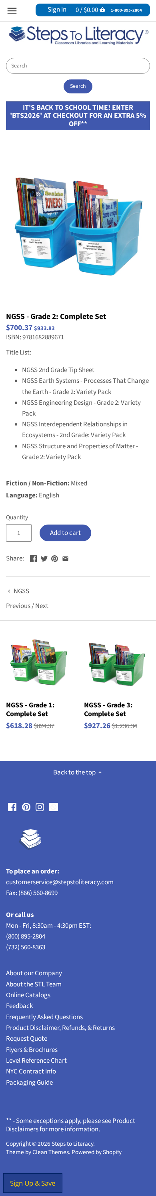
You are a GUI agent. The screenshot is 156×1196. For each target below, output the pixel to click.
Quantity (17, 517)
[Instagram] (40, 806)
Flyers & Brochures (32, 1050)
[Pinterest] (26, 806)
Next (41, 606)
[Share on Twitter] (44, 557)
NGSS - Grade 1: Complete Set (30, 709)
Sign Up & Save (33, 1183)
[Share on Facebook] (33, 557)
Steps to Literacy (72, 1143)
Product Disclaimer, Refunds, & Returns (60, 1028)
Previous (18, 606)
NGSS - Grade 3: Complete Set (108, 709)
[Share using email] (65, 557)
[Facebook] (12, 806)
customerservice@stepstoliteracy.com (60, 882)
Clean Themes (50, 1152)
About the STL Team (34, 984)
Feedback (19, 1006)
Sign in (57, 10)
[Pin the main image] (54, 557)
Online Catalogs (28, 995)
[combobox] (78, 66)
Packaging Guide (29, 1082)
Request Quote (26, 1039)
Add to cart (65, 533)
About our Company (34, 973)
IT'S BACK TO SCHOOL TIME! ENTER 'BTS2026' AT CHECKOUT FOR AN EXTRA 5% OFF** (78, 116)
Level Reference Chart (36, 1060)
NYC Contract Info (31, 1071)
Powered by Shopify (97, 1152)
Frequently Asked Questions (44, 1017)
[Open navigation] (12, 11)
